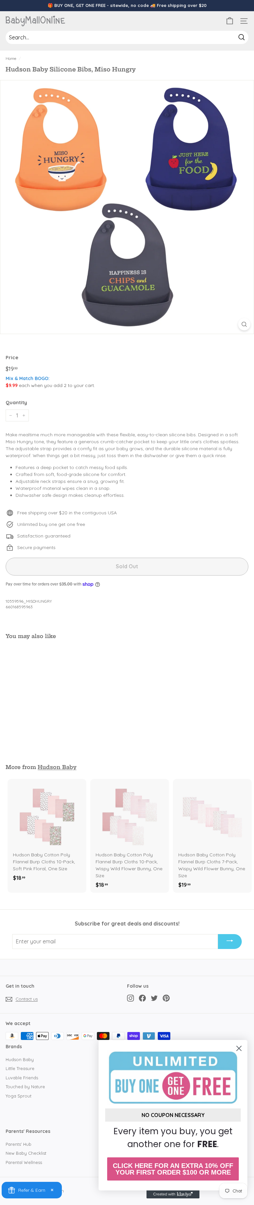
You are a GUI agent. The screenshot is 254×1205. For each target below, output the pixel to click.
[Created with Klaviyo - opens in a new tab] (173, 1194)
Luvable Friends (22, 1077)
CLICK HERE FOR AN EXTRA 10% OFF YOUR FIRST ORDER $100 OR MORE (173, 1169)
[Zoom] (244, 324)
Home (11, 58)
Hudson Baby (57, 767)
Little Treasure (20, 1068)
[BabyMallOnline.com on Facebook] (142, 998)
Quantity (16, 402)
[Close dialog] (239, 1048)
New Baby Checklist (26, 1153)
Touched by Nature (25, 1086)
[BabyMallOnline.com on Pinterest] (166, 998)
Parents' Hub (18, 1144)
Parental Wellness (24, 1162)
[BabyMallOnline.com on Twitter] (154, 998)
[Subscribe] (230, 941)
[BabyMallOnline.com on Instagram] (130, 998)
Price (12, 357)
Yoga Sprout (18, 1095)
